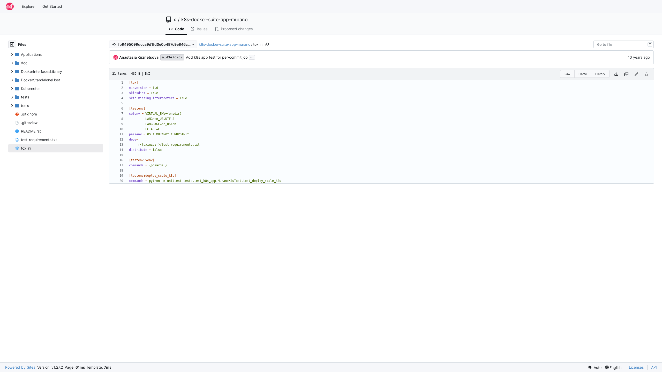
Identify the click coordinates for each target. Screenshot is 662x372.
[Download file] (616, 74)
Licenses (636, 367)
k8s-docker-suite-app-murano (214, 19)
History (600, 74)
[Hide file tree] (12, 44)
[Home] (10, 6)
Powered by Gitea (20, 367)
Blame (582, 74)
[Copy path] (267, 44)
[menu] (594, 367)
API (654, 367)
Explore (28, 6)
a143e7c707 (172, 57)
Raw (567, 74)
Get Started (52, 6)
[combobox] (623, 44)
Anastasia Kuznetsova (139, 57)
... (251, 56)
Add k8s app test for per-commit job (217, 57)
